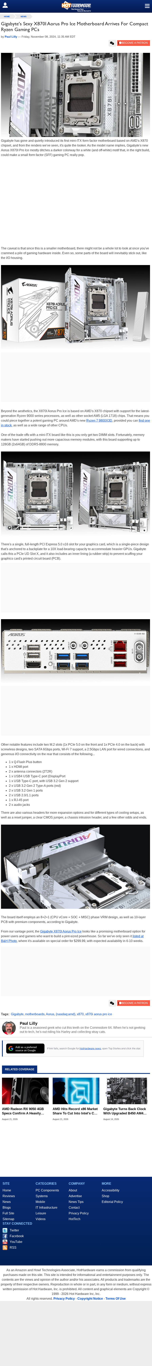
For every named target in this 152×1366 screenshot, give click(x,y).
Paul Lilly (28, 1023)
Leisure (41, 1213)
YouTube (16, 1241)
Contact (74, 1207)
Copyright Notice (90, 1298)
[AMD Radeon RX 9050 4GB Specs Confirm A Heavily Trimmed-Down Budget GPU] (25, 1091)
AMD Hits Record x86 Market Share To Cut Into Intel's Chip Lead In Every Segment (76, 1111)
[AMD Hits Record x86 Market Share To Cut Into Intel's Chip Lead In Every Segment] (76, 1091)
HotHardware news (90, 1048)
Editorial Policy (112, 1201)
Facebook (17, 1236)
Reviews (9, 1196)
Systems (42, 1196)
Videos (41, 1219)
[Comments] (112, 43)
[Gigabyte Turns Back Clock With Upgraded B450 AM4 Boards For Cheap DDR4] (126, 1091)
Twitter (14, 1230)
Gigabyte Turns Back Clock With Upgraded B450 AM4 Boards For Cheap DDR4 (124, 1111)
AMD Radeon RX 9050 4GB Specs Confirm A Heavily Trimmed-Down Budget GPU (24, 1111)
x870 (80, 1014)
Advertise (75, 1196)
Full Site (8, 1213)
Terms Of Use (115, 1298)
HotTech (74, 1219)
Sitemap (8, 1219)
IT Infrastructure (46, 1207)
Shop (105, 1196)
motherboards (35, 1014)
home (7, 16)
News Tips (76, 1201)
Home (7, 1190)
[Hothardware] (76, 6)
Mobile (40, 1201)
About (73, 1190)
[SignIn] (7, 5)
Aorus (50, 1014)
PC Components (47, 1190)
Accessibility (110, 1190)
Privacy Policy (79, 1213)
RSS (13, 1247)
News (24, 16)
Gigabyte (17, 1014)
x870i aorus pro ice (98, 1014)
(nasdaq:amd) (65, 1014)
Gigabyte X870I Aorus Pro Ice (61, 931)
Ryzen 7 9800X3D (99, 420)
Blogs (7, 1207)
